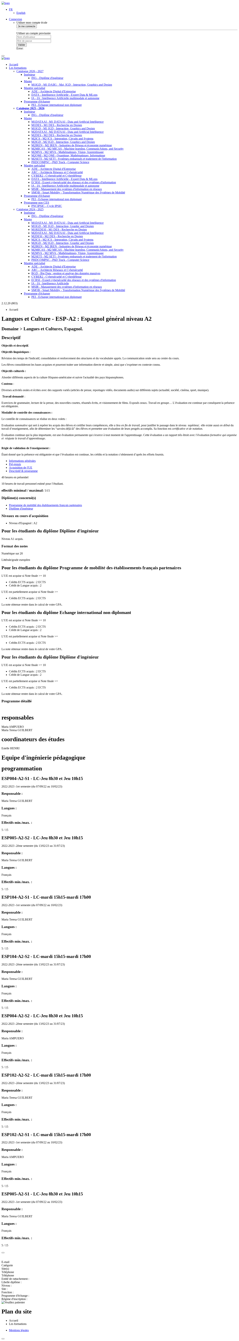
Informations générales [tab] (22, 460)
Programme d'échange (37, 101)
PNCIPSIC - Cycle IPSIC (46, 206)
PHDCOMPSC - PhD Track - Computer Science (60, 162)
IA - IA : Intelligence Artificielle (50, 283)
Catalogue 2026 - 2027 (30, 71)
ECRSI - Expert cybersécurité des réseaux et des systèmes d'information (73, 182)
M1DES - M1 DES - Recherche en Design (56, 125)
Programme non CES (36, 202)
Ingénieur (29, 74)
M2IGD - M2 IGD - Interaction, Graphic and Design (62, 243)
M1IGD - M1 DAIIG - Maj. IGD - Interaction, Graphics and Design (71, 84)
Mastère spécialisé (34, 88)
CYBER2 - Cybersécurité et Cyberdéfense (56, 175)
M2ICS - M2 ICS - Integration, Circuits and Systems (62, 138)
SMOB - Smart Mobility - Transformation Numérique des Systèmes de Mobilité (78, 192)
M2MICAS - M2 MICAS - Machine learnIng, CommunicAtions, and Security (77, 148)
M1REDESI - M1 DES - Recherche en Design (59, 229)
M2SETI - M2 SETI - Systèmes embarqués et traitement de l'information (74, 158)
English (20, 12)
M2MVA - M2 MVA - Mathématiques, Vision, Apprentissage (67, 152)
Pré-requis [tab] (15, 464)
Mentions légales (19, 1330)
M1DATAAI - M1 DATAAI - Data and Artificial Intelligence (67, 121)
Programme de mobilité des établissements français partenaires (45, 505)
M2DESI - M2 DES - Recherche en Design (57, 236)
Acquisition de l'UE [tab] (20, 467)
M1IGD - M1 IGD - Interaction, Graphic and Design (62, 226)
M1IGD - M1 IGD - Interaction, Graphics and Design (63, 128)
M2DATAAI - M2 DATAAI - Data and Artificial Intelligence (67, 131)
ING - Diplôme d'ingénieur (47, 78)
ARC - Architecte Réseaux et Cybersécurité (57, 172)
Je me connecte (26, 26)
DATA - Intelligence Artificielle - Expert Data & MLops (64, 94)
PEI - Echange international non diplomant (56, 104)
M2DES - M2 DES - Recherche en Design (56, 135)
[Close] (2, 1252)
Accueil (13, 64)
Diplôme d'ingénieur (21, 508)
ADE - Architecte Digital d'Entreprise (53, 91)
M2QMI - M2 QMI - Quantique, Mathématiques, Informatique (68, 155)
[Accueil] (5, 3)
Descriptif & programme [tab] (23, 471)
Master (28, 81)
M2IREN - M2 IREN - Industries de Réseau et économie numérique (71, 145)
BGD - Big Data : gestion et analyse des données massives (65, 273)
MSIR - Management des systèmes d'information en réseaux (66, 189)
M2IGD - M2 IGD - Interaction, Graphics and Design (63, 142)
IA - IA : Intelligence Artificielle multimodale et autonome (65, 98)
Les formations (18, 67)
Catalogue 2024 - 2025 (30, 209)
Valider (21, 44)
